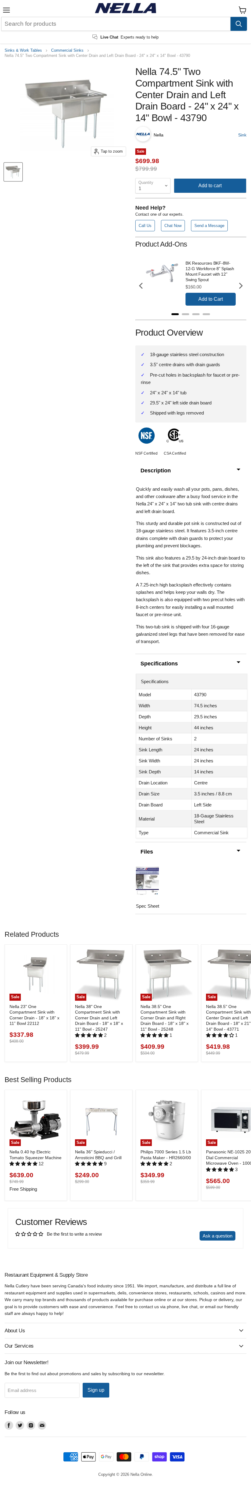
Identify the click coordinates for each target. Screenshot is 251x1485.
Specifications (159, 664)
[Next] (240, 286)
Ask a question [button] (217, 1235)
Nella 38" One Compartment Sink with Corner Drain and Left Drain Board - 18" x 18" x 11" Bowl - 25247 (99, 1018)
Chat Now (173, 225)
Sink (242, 134)
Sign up (96, 1390)
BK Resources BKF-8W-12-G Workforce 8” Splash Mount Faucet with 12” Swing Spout (209, 271)
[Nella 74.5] (13, 172)
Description (155, 470)
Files (146, 852)
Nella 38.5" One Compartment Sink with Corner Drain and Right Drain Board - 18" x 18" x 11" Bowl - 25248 (164, 1018)
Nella (158, 134)
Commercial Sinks (67, 50)
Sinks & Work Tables (23, 50)
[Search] (238, 24)
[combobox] (115, 24)
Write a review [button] (179, 1235)
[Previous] (141, 286)
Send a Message (209, 225)
